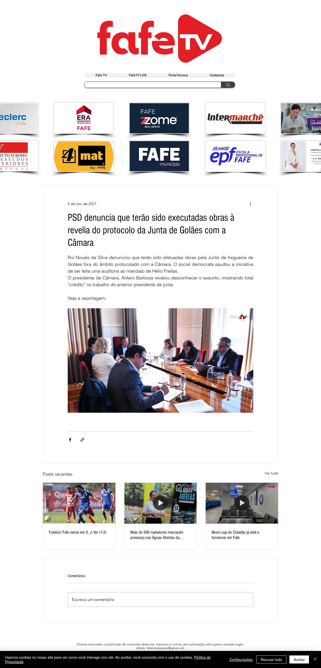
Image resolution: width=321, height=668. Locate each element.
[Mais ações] (250, 204)
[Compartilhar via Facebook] (70, 439)
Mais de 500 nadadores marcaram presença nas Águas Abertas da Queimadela (156, 535)
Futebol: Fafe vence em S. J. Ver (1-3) (77, 532)
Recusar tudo (271, 659)
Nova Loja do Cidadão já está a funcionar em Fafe (235, 535)
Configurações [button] (241, 659)
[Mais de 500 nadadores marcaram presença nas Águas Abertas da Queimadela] (160, 503)
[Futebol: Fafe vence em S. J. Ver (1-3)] (79, 503)
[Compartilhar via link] (82, 439)
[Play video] (160, 360)
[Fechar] (315, 659)
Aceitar (299, 659)
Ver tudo (271, 473)
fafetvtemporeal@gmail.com (166, 648)
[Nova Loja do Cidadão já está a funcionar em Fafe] (242, 503)
